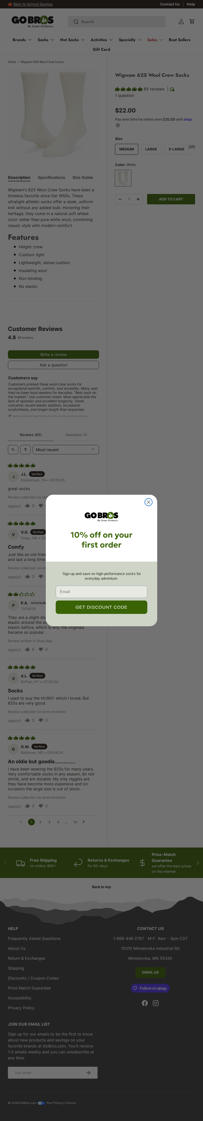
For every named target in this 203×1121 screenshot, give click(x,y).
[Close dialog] (148, 502)
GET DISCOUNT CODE (101, 607)
